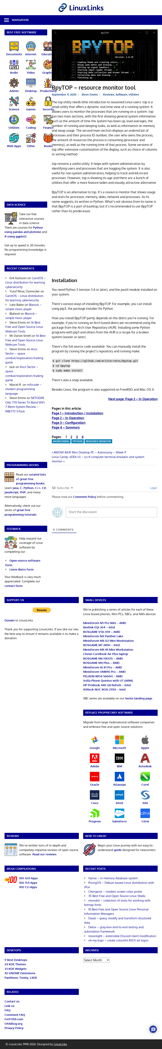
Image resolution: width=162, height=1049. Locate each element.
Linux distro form (21, 569)
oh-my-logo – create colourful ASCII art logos (118, 940)
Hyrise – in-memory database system (113, 878)
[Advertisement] (105, 245)
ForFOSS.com (14, 1019)
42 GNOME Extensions (20, 973)
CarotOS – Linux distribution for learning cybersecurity (25, 282)
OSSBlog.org (13, 1024)
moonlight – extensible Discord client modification (122, 936)
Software (121, 94)
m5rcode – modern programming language (23, 389)
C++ (37, 488)
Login (153, 488)
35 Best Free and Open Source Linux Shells (116, 896)
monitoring (61, 441)
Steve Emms (90, 94)
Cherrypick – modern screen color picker (115, 891)
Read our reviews (44, 854)
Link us (9, 1006)
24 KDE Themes (15, 964)
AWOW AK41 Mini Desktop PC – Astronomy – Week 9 (90, 452)
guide (118, 850)
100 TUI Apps (28, 883)
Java (15, 488)
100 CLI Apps (28, 887)
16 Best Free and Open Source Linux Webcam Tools (24, 327)
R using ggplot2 (15, 236)
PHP (23, 492)
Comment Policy (84, 497)
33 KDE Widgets (15, 969)
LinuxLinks (60, 1044)
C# (44, 488)
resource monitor (98, 441)
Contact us (12, 1001)
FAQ (7, 1010)
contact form (14, 586)
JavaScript (11, 492)
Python (77, 441)
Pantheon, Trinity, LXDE (21, 978)
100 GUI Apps (28, 878)
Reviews (108, 94)
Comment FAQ (15, 1015)
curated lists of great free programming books (31, 479)
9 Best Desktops (16, 960)
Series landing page (138, 698)
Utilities (134, 94)
